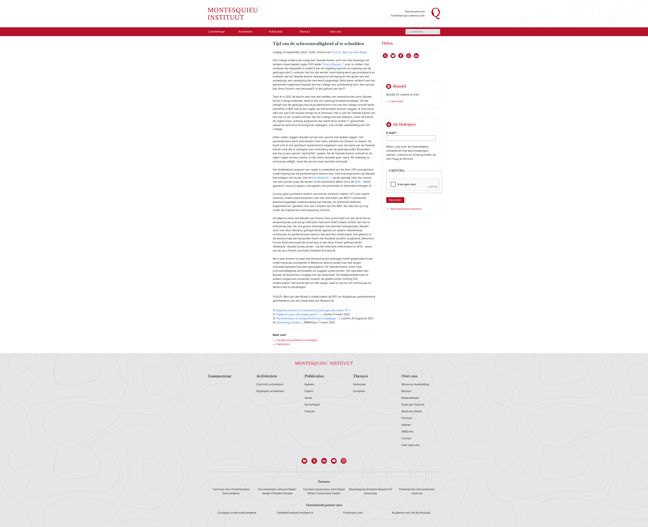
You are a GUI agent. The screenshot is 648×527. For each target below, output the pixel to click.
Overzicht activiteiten (269, 384)
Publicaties (314, 376)
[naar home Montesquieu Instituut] (233, 14)
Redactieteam (410, 398)
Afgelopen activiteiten (270, 391)
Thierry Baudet (331, 64)
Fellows (406, 425)
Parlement (283, 344)
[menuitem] (218, 31)
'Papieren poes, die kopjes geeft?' (297, 314)
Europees (359, 391)
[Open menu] (261, 31)
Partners (407, 418)
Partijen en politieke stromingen (297, 340)
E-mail (390, 133)
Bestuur (406, 391)
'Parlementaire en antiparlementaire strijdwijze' (306, 318)
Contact (406, 438)
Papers (309, 391)
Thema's (360, 376)
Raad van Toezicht (412, 405)
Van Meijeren (320, 178)
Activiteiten (266, 376)
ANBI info (407, 432)
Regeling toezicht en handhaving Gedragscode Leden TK (312, 310)
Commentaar (220, 376)
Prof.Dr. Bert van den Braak (349, 52)
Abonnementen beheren (406, 209)
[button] (304, 461)
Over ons (409, 376)
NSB (357, 182)
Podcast (310, 411)
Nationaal (359, 384)
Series (308, 398)
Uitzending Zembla (288, 323)
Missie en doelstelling (415, 384)
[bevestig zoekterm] (408, 31)
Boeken (309, 384)
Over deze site (410, 445)
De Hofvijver (312, 405)
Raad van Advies (411, 411)
